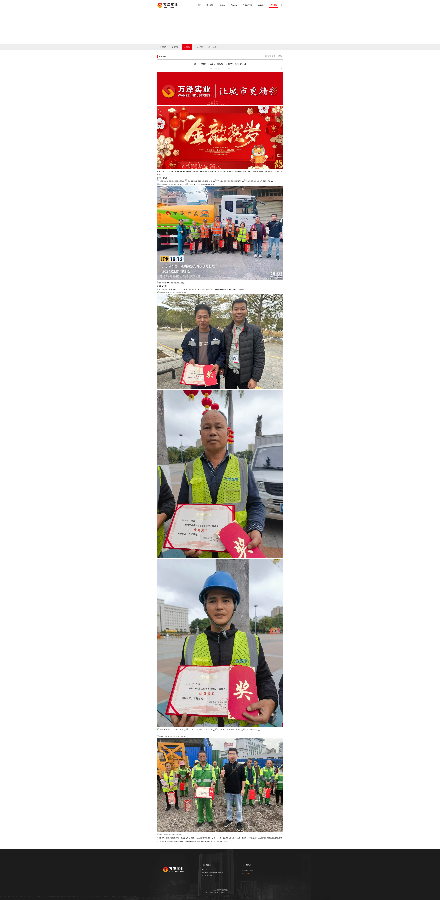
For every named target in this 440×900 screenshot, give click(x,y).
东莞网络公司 (230, 892)
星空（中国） (213, 47)
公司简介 (163, 47)
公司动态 (187, 47)
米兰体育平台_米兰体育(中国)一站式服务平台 (124, 896)
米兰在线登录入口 (6, 896)
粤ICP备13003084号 (211, 892)
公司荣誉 (175, 47)
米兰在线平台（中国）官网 (36, 896)
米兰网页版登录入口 (19, 896)
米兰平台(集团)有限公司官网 (74, 896)
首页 (273, 56)
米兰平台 (61, 896)
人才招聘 (199, 47)
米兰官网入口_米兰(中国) (100, 896)
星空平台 (88, 896)
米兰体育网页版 (51, 896)
